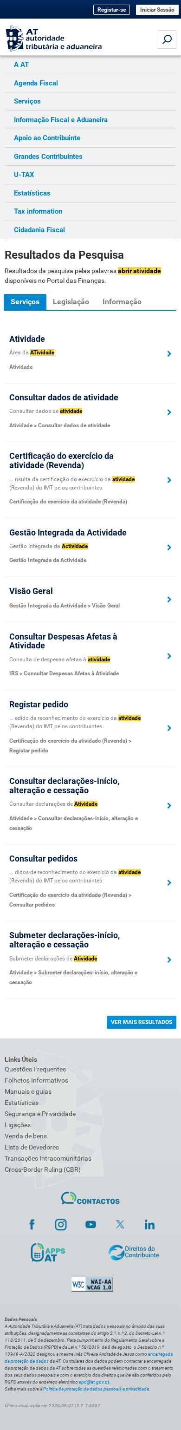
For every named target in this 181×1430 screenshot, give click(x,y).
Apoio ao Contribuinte (47, 138)
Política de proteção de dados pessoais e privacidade (96, 1388)
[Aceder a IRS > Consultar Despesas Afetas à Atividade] (169, 656)
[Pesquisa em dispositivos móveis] (167, 39)
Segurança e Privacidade (40, 1113)
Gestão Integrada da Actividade (47, 560)
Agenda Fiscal (36, 83)
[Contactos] (90, 1198)
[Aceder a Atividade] (169, 354)
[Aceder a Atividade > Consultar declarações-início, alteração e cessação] (169, 806)
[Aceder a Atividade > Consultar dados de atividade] (169, 412)
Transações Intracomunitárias (48, 1158)
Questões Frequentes (35, 1069)
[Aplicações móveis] (47, 1251)
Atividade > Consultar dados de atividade (59, 425)
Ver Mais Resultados (141, 1022)
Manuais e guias (28, 1091)
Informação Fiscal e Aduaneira (61, 120)
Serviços (27, 101)
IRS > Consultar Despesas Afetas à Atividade (64, 673)
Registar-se (111, 10)
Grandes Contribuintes (48, 156)
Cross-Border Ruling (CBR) (43, 1169)
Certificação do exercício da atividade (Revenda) (68, 501)
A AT (21, 64)
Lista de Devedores (32, 1147)
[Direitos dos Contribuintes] (133, 1251)
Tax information (38, 211)
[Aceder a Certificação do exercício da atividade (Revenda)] (169, 480)
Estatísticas (32, 193)
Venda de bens (26, 1136)
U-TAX (24, 174)
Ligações (18, 1125)
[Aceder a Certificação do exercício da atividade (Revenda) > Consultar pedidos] (169, 883)
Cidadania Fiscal (39, 230)
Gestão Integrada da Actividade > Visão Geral (64, 605)
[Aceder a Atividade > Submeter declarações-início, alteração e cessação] (169, 960)
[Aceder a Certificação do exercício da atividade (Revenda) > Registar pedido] (169, 728)
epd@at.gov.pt (94, 1381)
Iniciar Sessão (157, 10)
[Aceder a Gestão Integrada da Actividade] (169, 547)
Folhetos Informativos (36, 1080)
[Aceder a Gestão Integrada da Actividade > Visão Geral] (169, 599)
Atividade (20, 367)
